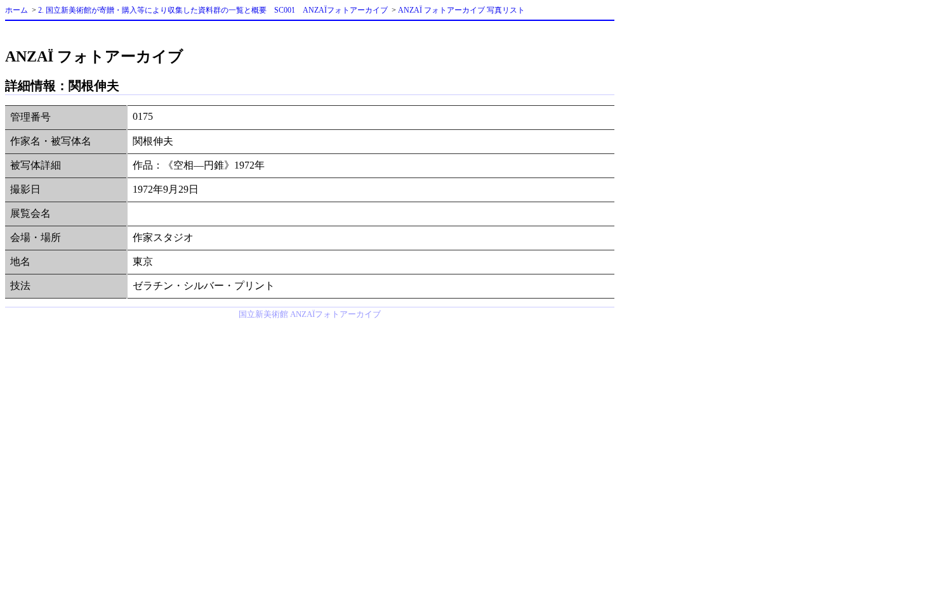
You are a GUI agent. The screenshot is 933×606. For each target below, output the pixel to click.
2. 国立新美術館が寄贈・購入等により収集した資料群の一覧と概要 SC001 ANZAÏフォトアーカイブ (213, 10)
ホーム (16, 10)
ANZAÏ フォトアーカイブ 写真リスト (461, 10)
